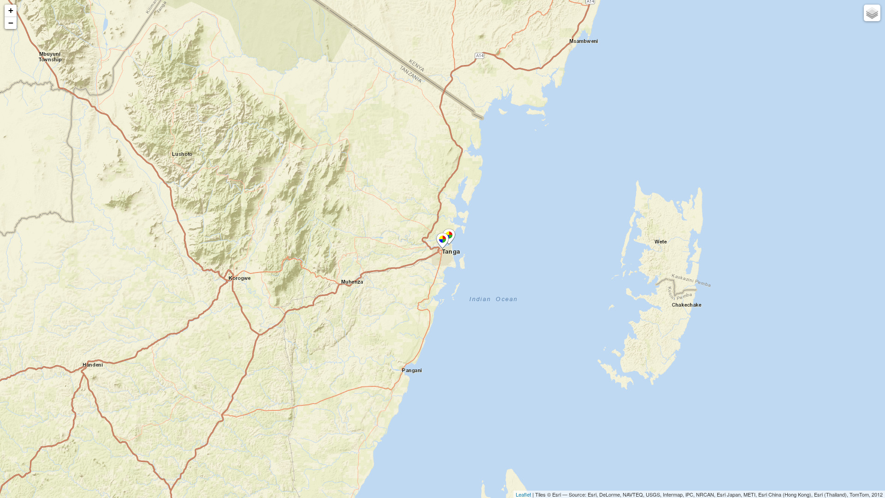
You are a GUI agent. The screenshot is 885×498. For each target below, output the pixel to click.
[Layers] (872, 13)
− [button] (10, 23)
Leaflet (523, 494)
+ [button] (10, 10)
